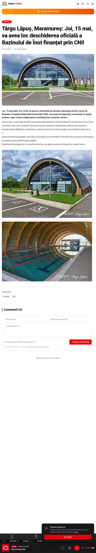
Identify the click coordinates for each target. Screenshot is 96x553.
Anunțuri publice (50, 11)
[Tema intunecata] (83, 4)
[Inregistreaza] (62, 547)
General (6, 22)
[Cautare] (88, 4)
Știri (14, 296)
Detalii (76, 532)
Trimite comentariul (80, 342)
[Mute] (82, 548)
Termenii (42, 347)
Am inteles (68, 537)
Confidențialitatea (31, 347)
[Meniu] (92, 3)
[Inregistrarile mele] (69, 547)
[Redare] (77, 548)
